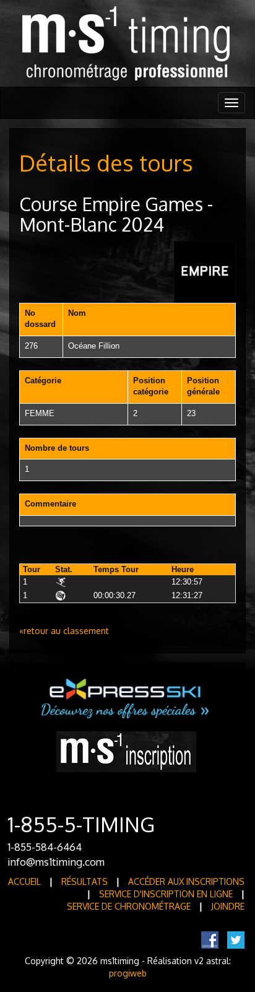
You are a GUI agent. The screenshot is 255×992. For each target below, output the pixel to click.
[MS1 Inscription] (126, 751)
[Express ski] (126, 698)
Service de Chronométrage (129, 906)
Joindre (227, 906)
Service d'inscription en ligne (166, 894)
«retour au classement (64, 630)
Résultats (84, 881)
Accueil (24, 881)
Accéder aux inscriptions (186, 881)
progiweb (128, 973)
